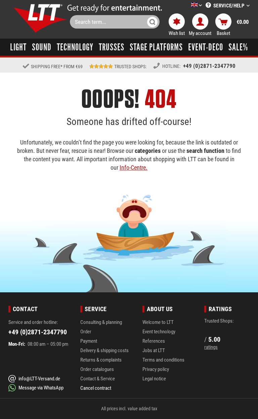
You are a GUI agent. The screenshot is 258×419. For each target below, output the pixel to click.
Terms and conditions (163, 360)
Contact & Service (97, 379)
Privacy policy (155, 369)
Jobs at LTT (153, 350)
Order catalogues (97, 369)
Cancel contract (95, 388)
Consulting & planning (101, 322)
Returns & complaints (101, 360)
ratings (211, 347)
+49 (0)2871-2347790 (209, 65)
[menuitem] (186, 5)
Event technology (158, 332)
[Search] (152, 22)
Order (85, 332)
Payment (88, 341)
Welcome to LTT (158, 322)
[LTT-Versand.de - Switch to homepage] (40, 18)
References (153, 341)
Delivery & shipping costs (104, 350)
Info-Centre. (133, 167)
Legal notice (154, 379)
